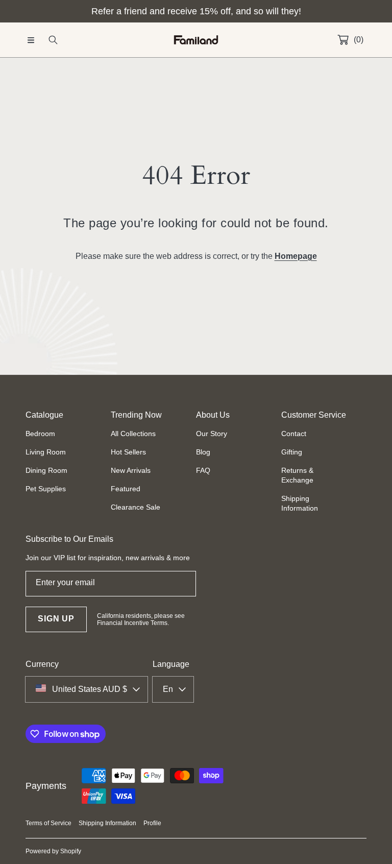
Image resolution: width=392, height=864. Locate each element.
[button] (30, 40)
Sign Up (56, 618)
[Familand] (196, 40)
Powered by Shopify (53, 851)
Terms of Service (48, 823)
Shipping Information (107, 823)
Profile (152, 823)
